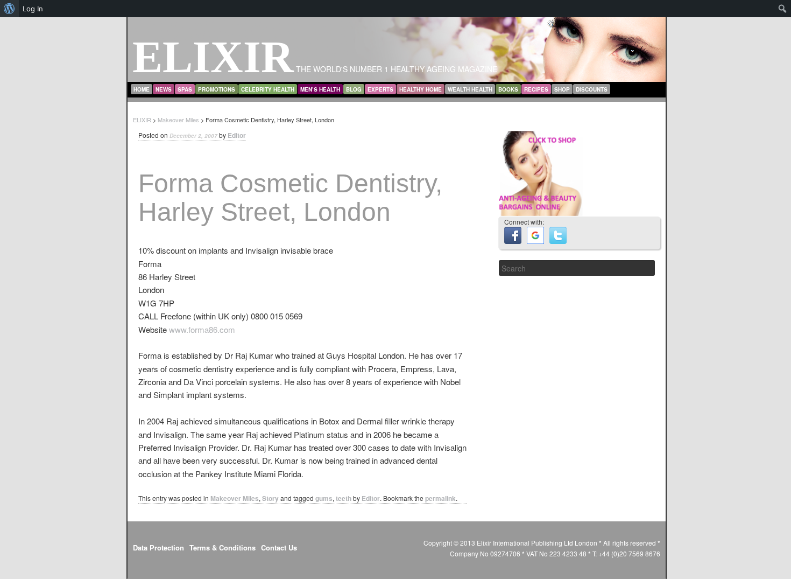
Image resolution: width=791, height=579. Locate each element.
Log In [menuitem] (33, 8)
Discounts (592, 89)
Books (508, 89)
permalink (440, 498)
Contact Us (279, 547)
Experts (380, 89)
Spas (185, 89)
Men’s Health (320, 89)
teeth (343, 498)
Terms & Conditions (222, 547)
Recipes (536, 89)
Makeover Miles (234, 498)
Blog (354, 89)
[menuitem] (9, 8)
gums (324, 498)
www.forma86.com (202, 329)
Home (141, 89)
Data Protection (158, 547)
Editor (237, 135)
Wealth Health (470, 89)
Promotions (216, 89)
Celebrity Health (267, 89)
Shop (562, 89)
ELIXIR (213, 57)
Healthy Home (420, 89)
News (164, 89)
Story (270, 498)
